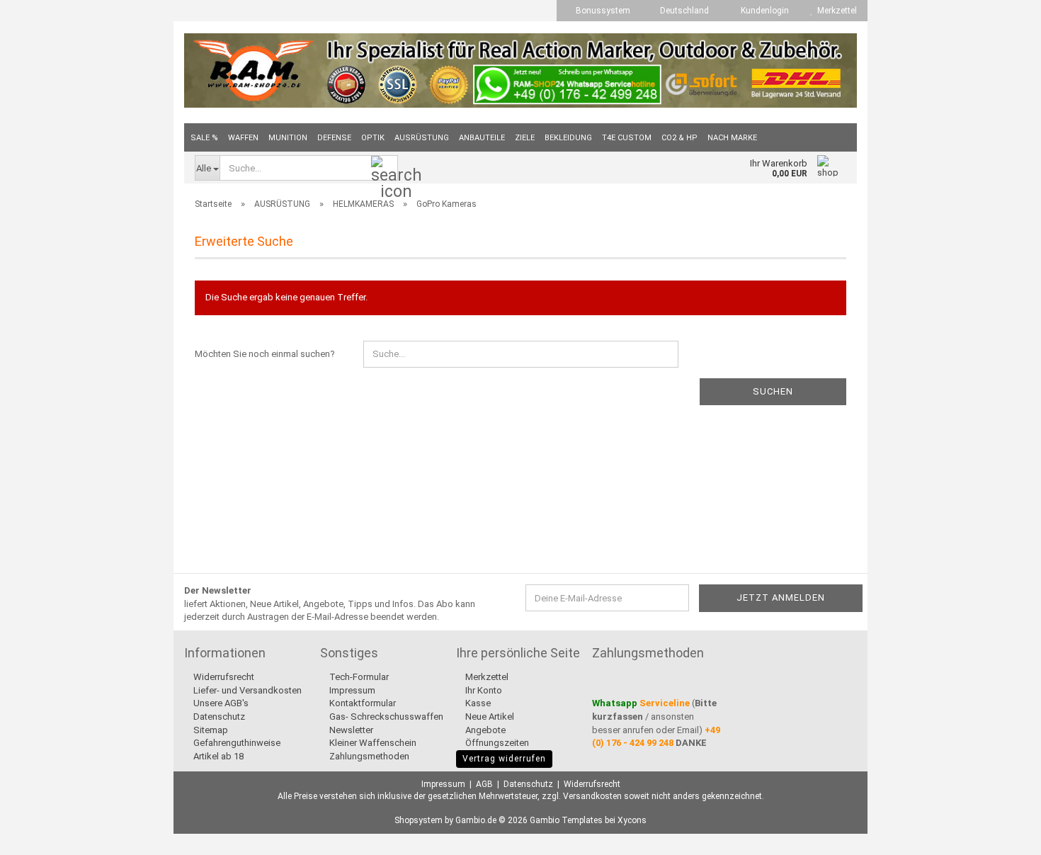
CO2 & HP (679, 137)
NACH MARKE (732, 137)
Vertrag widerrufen (504, 759)
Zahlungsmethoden (368, 756)
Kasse (477, 703)
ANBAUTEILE (482, 137)
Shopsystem (418, 820)
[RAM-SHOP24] (520, 70)
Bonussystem (602, 11)
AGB (484, 784)
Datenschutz (218, 716)
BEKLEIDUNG (568, 137)
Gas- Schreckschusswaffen (385, 716)
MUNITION (287, 137)
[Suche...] (384, 168)
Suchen (773, 391)
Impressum (351, 690)
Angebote (484, 730)
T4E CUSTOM (627, 137)
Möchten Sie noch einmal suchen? (265, 354)
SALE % (204, 137)
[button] (680, 10)
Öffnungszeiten (496, 742)
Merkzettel (835, 11)
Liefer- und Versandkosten (246, 690)
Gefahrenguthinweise (235, 742)
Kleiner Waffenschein (371, 742)
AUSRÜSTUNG (421, 137)
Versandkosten (592, 796)
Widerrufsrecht (222, 677)
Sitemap (209, 730)
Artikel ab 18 (217, 756)
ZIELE (525, 137)
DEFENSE (334, 137)
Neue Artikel (488, 716)
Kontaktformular (361, 703)
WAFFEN (243, 137)
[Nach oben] (1002, 833)
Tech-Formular (358, 677)
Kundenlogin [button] (762, 11)
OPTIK (373, 137)
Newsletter (350, 730)
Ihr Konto (482, 690)
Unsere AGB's (220, 703)
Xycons (632, 820)
